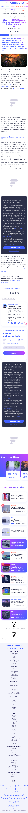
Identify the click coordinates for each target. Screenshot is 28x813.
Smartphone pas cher (8, 789)
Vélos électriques (14, 772)
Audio (14, 730)
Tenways (14, 781)
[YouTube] (15, 648)
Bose (14, 733)
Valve (14, 678)
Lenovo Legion (14, 671)
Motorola (14, 657)
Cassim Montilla (13, 304)
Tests (7, 6)
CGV (14, 808)
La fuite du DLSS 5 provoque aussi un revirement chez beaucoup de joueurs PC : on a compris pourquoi (17, 614)
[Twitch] (18, 648)
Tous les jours (9, 340)
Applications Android (19, 17)
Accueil (3, 17)
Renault (14, 707)
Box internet (5, 798)
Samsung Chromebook (14, 693)
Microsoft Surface (14, 692)
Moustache (14, 779)
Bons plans (19, 6)
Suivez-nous (4, 35)
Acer (14, 683)
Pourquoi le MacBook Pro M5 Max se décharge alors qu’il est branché (17, 520)
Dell (14, 686)
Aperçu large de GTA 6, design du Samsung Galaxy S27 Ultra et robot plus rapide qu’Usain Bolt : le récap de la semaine (17, 603)
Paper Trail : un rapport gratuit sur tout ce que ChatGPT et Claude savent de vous (13, 475)
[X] (5, 648)
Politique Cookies (14, 805)
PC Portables (14, 681)
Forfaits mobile (22, 786)
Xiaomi (14, 663)
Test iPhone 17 (22, 789)
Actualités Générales (16, 599)
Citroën (14, 701)
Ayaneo (14, 670)
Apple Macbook (14, 685)
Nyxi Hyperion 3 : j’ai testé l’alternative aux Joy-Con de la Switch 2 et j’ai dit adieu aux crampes (17, 567)
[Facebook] (10, 648)
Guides (12, 6)
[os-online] (22, 323)
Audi (14, 699)
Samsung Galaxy (14, 660)
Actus (2, 6)
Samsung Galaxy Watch (14, 755)
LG (14, 717)
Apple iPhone (14, 653)
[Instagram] (8, 648)
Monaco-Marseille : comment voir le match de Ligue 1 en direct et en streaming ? (18, 591)
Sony (14, 722)
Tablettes (14, 760)
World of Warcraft (18, 89)
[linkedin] (15, 323)
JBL (14, 736)
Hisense (14, 715)
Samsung (14, 721)
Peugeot (14, 706)
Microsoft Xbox (14, 672)
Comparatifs (14, 493)
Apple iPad (14, 762)
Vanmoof (14, 783)
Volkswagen (14, 710)
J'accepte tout (15, 421)
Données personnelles (14, 806)
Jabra (14, 735)
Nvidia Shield (14, 675)
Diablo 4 (10, 84)
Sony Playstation (14, 677)
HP (14, 690)
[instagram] (12, 323)
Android (9, 17)
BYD (14, 700)
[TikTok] (20, 648)
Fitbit (14, 751)
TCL (14, 724)
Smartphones (14, 651)
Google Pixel (14, 655)
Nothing (14, 737)
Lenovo (14, 688)
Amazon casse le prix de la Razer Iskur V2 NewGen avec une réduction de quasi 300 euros (17, 579)
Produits (13, 588)
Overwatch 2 (5, 86)
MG (14, 704)
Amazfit (14, 748)
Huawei (14, 656)
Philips (14, 719)
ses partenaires (7, 236)
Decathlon (14, 776)
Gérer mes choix (14, 251)
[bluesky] (19, 323)
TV (14, 713)
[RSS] (13, 648)
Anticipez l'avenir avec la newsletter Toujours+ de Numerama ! (17, 532)
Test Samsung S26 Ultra (19, 798)
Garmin (14, 752)
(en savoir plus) (18, 228)
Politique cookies (11, 244)
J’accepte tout (15, 247)
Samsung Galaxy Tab (14, 768)
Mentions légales (14, 801)
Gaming (14, 666)
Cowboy (14, 774)
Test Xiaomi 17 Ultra (9, 792)
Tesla (14, 708)
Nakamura (14, 780)
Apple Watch (14, 750)
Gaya (14, 777)
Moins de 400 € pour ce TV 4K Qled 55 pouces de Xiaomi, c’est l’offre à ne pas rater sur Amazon (17, 556)
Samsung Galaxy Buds (14, 739)
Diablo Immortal (9, 298)
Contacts (14, 804)
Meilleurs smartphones (8, 786)
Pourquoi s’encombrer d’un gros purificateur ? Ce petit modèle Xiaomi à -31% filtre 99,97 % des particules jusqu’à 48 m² (18, 509)
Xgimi (14, 725)
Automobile (14, 697)
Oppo (14, 659)
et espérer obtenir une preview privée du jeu (13, 269)
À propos (14, 802)
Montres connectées (14, 746)
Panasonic (14, 718)
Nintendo (14, 674)
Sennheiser (14, 740)
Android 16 (21, 792)
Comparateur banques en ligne (14, 795)
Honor (14, 689)
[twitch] (8, 323)
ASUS (14, 668)
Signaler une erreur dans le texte (14, 288)
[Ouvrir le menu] (2, 2)
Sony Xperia (14, 662)
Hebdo (22, 340)
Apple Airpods (14, 732)
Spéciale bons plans (11, 343)
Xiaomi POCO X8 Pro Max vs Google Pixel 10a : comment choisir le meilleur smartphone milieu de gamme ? (17, 497)
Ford (14, 703)
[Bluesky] (23, 648)
